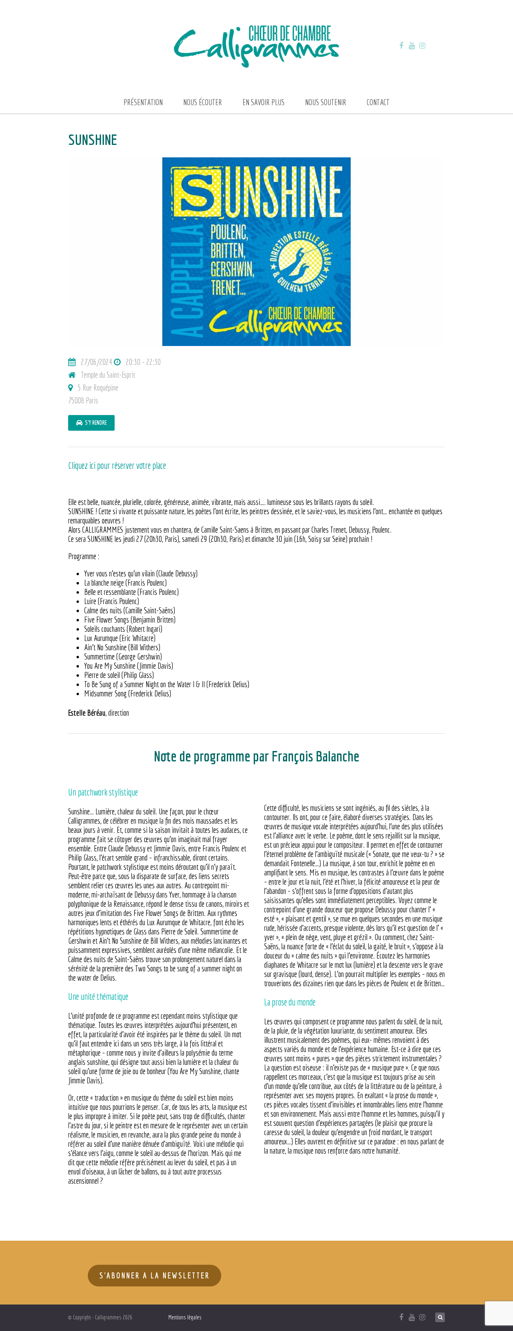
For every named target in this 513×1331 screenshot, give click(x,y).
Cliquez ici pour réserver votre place (117, 465)
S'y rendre (95, 422)
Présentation (143, 102)
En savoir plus (263, 102)
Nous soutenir (325, 102)
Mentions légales (185, 1317)
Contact (378, 102)
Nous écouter (202, 102)
